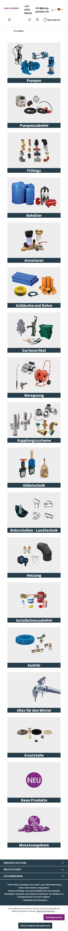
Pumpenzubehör (34, 125)
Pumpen (34, 80)
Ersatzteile (34, 755)
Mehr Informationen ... (46, 911)
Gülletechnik (34, 485)
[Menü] (9, 20)
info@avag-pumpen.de (42, 10)
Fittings (34, 170)
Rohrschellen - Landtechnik (34, 530)
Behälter (34, 215)
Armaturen (34, 260)
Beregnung (34, 395)
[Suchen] (29, 20)
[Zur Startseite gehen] (11, 8)
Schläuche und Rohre (34, 305)
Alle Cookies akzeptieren (35, 925)
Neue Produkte (34, 800)
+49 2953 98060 (28, 10)
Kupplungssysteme (34, 440)
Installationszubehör (34, 620)
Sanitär (34, 665)
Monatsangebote (34, 845)
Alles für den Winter (34, 710)
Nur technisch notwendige (24, 917)
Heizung (34, 575)
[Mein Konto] (37, 20)
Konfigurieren (54, 917)
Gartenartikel (34, 350)
